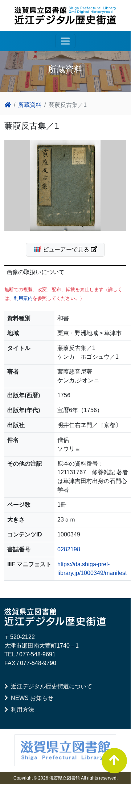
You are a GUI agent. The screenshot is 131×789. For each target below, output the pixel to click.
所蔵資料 (29, 105)
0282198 (68, 549)
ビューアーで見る (66, 249)
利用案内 (23, 298)
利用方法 (21, 710)
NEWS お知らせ (30, 698)
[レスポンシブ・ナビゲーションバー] (65, 41)
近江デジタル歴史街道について (50, 686)
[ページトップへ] (114, 760)
